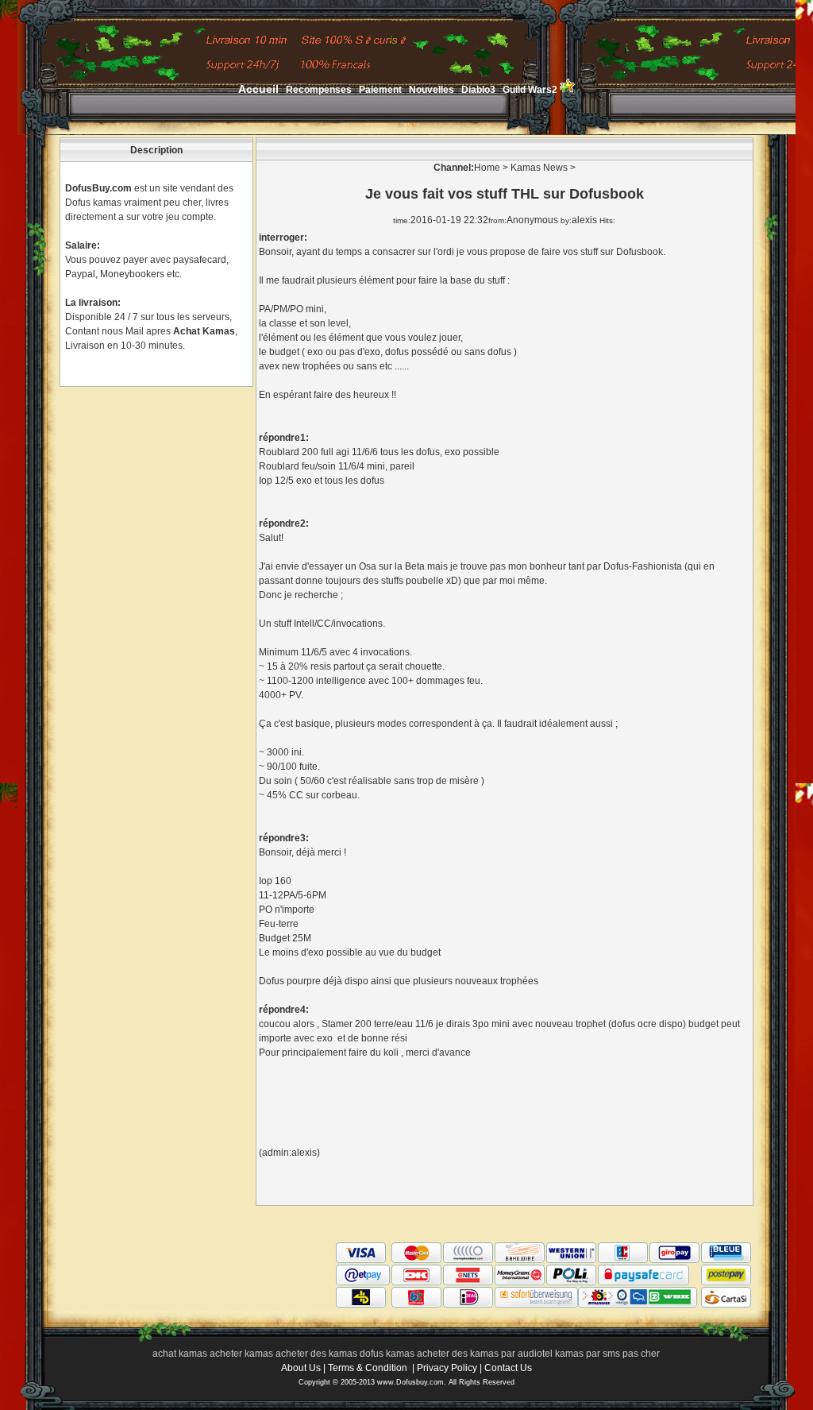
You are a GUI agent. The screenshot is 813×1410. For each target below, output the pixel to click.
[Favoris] (567, 89)
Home (487, 167)
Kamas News (539, 167)
